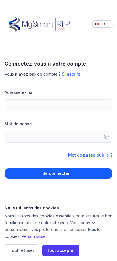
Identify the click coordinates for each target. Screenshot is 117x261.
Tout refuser (21, 250)
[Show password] (107, 137)
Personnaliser (34, 236)
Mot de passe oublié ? (90, 155)
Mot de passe (18, 123)
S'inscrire (71, 74)
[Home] (39, 24)
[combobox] (102, 24)
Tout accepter (61, 250)
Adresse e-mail (20, 92)
